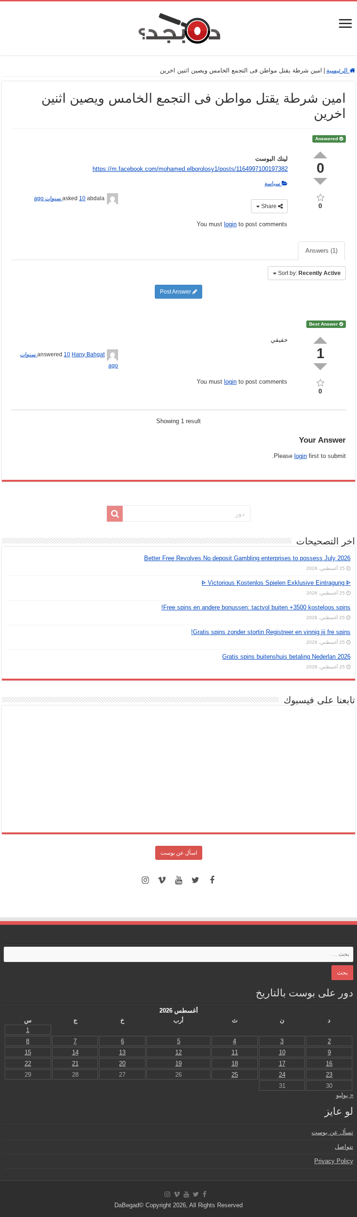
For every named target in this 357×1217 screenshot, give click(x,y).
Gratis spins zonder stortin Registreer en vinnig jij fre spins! (270, 631)
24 (282, 1074)
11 (234, 1052)
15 (28, 1052)
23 (329, 1074)
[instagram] (145, 880)
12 (178, 1052)
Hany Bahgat (88, 354)
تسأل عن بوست (332, 1132)
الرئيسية (338, 70)
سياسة (273, 183)
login (230, 224)
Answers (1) (321, 250)
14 (75, 1052)
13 (122, 1052)
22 (28, 1063)
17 (282, 1063)
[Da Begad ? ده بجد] (178, 26)
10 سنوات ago (60, 198)
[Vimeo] (161, 880)
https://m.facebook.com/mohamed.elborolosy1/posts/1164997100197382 (190, 168)
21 (75, 1063)
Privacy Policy (333, 1161)
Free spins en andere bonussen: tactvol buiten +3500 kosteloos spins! (255, 607)
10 (282, 1052)
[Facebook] (212, 880)
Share (269, 206)
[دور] (115, 514)
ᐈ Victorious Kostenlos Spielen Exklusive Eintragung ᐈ (276, 582)
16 (329, 1063)
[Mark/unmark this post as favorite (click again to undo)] (320, 197)
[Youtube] (178, 880)
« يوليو (344, 1095)
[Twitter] (195, 880)
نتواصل (344, 1146)
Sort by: (309, 273)
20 (122, 1063)
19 (178, 1063)
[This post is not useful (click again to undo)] (320, 366)
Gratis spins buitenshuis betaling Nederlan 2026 (286, 656)
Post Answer (176, 291)
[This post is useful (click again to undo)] (320, 340)
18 (234, 1063)
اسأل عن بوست (178, 853)
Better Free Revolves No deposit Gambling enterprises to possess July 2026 (247, 558)
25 (234, 1074)
